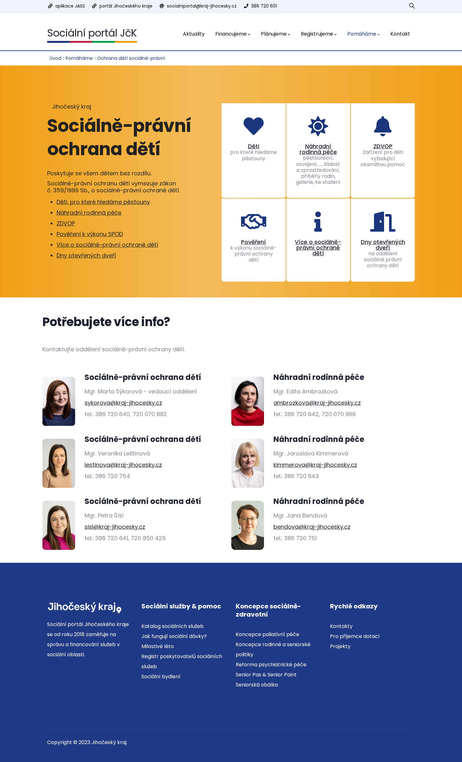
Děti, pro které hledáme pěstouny (103, 202)
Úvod (55, 58)
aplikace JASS (70, 6)
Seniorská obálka (257, 684)
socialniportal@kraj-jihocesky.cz (202, 6)
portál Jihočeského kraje (125, 6)
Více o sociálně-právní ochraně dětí (107, 245)
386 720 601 (264, 6)
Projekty (340, 646)
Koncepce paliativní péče (267, 634)
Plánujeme (274, 33)
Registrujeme (317, 33)
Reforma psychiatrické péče (271, 664)
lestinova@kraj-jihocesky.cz (123, 465)
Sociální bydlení (160, 676)
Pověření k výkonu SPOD (90, 234)
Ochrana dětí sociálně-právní (131, 58)
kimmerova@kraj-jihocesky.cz (315, 465)
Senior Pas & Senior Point (266, 674)
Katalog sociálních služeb (172, 626)
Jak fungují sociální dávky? (174, 636)
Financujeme (231, 33)
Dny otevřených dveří (86, 255)
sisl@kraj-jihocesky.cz (115, 527)
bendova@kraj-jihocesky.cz (311, 527)
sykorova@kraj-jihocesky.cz (123, 403)
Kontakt (400, 33)
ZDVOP (66, 223)
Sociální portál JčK (92, 33)
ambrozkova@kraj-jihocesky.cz (317, 403)
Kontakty (341, 626)
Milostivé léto (157, 646)
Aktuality (194, 33)
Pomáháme (361, 33)
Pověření (253, 242)
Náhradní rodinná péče (89, 213)
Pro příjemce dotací (355, 636)
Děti (253, 146)
